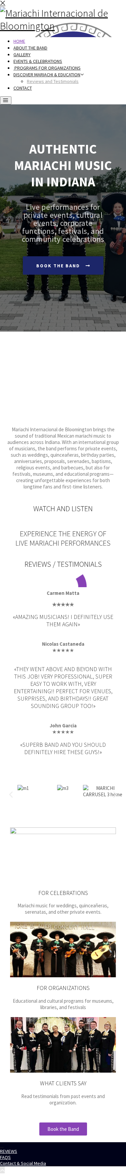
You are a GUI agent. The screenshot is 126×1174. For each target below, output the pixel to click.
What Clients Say (63, 1083)
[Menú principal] (5, 100)
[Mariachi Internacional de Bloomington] (63, 25)
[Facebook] (2, 1145)
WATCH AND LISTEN (63, 508)
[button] (11, 794)
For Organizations (63, 988)
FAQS (5, 1157)
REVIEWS (8, 1151)
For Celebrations (63, 893)
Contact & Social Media (23, 1163)
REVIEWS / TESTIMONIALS (63, 564)
